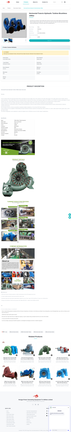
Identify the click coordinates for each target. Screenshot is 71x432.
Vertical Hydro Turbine (10, 424)
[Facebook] (33, 405)
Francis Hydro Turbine (17, 8)
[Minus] (68, 407)
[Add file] (50, 430)
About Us (35, 2)
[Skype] (35, 405)
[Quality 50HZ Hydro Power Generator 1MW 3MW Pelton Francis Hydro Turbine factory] (10, 349)
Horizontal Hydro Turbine (10, 422)
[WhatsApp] (38, 405)
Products (26, 2)
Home (17, 2)
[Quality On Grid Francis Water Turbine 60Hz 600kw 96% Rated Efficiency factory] (62, 373)
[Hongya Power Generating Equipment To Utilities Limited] (35, 396)
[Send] (68, 430)
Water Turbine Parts (30, 417)
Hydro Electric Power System (32, 412)
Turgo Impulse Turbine (10, 419)
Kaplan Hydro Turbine (10, 417)
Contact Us (45, 2)
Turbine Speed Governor (31, 414)
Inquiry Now (50, 40)
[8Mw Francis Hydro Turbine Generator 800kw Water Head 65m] (14, 25)
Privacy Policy (29, 422)
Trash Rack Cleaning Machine (32, 411)
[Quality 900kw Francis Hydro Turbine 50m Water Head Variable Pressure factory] (27, 373)
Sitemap (28, 424)
